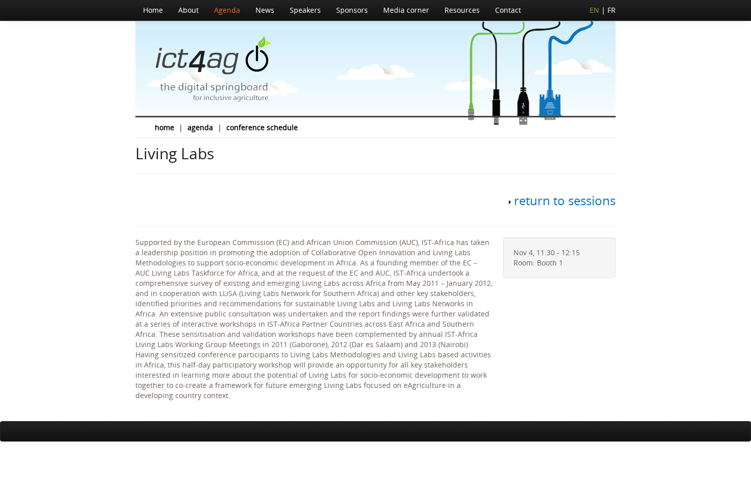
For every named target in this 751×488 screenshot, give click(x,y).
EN (594, 10)
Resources (462, 10)
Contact (508, 10)
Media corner (406, 10)
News (264, 10)
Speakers (305, 10)
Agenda (227, 10)
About (188, 10)
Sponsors (352, 10)
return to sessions (565, 200)
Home (153, 10)
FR (611, 10)
